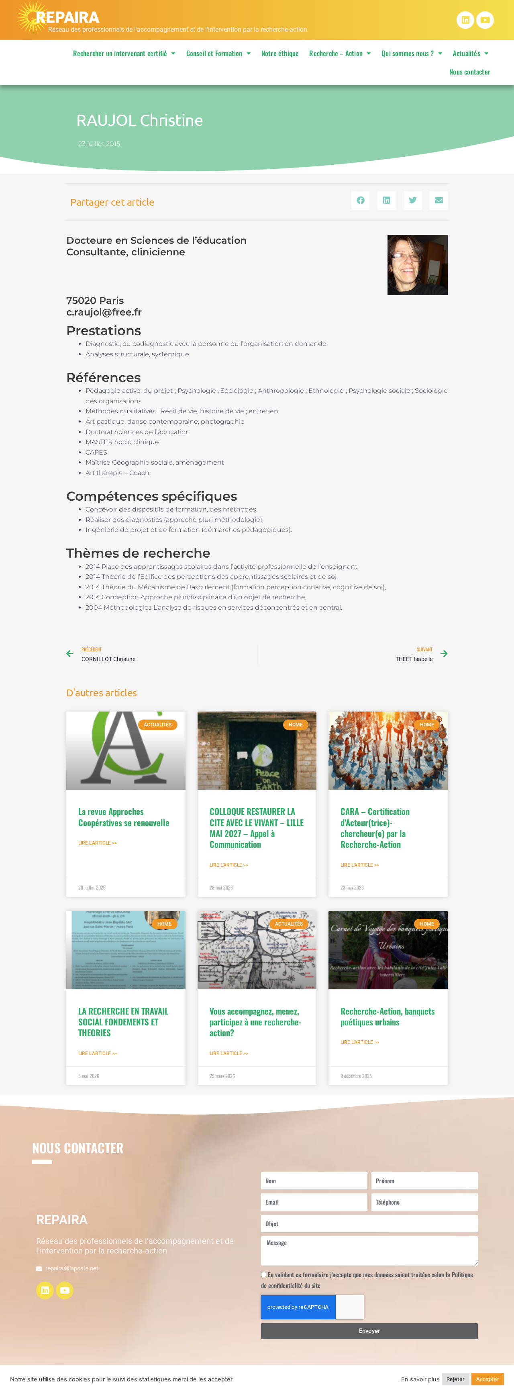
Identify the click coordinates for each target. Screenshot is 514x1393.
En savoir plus (420, 1379)
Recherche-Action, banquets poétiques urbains (388, 1016)
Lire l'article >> (97, 843)
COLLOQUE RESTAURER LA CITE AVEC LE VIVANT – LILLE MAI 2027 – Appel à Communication (257, 827)
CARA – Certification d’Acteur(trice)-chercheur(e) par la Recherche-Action (375, 827)
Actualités (466, 53)
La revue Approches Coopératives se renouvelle (123, 816)
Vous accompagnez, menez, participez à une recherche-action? (256, 1022)
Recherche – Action (336, 53)
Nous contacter (469, 72)
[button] (360, 201)
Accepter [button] (487, 1379)
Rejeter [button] (456, 1379)
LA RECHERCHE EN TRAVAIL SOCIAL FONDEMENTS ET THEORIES (123, 1022)
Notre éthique (280, 53)
